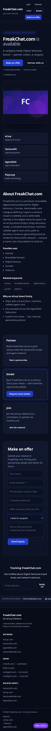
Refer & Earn (40, 726)
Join (28, 4)
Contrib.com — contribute (15, 664)
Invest (39, 10)
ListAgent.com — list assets (15, 672)
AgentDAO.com (10, 647)
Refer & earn (9, 668)
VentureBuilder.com (12, 652)
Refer (29, 10)
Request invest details (19, 394)
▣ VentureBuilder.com (30, 598)
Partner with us (35, 62)
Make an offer (33, 17)
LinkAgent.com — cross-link (15, 676)
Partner (38, 4)
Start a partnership (18, 360)
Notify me (42, 585)
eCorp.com (8, 639)
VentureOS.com (10, 643)
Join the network (17, 427)
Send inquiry (18, 541)
